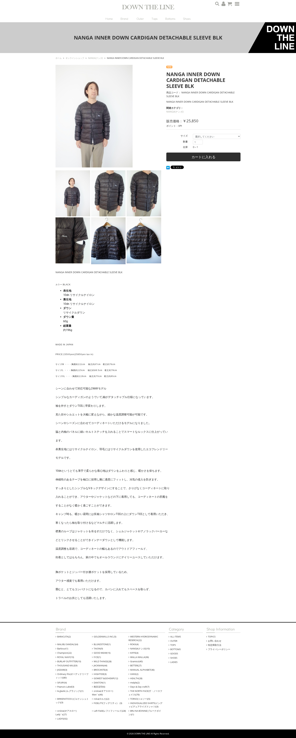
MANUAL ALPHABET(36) (142, 669)
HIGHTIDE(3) (100, 674)
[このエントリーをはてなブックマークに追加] (168, 167)
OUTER (173, 640)
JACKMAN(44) (100, 665)
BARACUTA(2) (64, 636)
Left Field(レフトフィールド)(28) (110, 710)
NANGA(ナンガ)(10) (140, 648)
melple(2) (135, 682)
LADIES (173, 662)
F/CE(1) (97, 657)
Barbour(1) (62, 648)
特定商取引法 (214, 644)
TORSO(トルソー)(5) (140, 698)
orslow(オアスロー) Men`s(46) (105, 692)
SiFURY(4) (62, 682)
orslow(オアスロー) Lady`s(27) (68, 712)
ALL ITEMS (175, 636)
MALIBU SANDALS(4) (67, 644)
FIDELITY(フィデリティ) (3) (108, 703)
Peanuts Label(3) (65, 686)
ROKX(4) (134, 644)
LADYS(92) (62, 718)
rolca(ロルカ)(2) (101, 698)
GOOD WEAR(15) (102, 652)
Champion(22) (64, 652)
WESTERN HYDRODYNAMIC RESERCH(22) (143, 638)
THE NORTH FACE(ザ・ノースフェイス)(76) (145, 692)
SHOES (173, 657)
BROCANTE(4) (101, 669)
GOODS (174, 653)
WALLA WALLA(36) (139, 657)
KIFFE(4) (134, 652)
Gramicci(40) (136, 661)
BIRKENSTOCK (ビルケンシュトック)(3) (72, 700)
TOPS (173, 644)
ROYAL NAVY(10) (65, 657)
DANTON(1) (100, 682)
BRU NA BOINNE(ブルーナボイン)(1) (144, 712)
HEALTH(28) (136, 678)
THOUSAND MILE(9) (67, 665)
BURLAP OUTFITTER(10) (69, 661)
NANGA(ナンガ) (174, 111)
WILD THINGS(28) (103, 661)
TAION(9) (98, 648)
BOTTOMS (175, 649)
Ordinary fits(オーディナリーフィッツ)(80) (72, 675)
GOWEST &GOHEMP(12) (106, 678)
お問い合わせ (214, 640)
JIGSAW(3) (62, 669)
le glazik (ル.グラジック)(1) (70, 691)
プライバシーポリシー (219, 649)
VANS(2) (134, 674)
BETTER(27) (135, 665)
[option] (108, 116)
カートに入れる (203, 157)
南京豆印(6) (99, 686)
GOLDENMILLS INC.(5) (105, 636)
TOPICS (211, 636)
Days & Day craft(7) (139, 686)
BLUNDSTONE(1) (102, 644)
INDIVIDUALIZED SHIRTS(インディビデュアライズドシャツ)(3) (145, 705)
